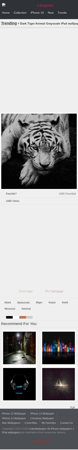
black (9, 317)
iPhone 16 (37, 12)
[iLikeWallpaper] (17, 5)
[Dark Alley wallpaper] (19, 348)
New (51, 12)
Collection (20, 12)
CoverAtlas (31, 423)
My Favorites (49, 423)
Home (6, 12)
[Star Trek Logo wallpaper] (58, 384)
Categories (45, 5)
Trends (62, 12)
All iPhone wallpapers (59, 428)
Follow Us (41, 441)
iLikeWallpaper (37, 428)
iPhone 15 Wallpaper (14, 413)
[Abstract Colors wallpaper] (58, 348)
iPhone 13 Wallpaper (42, 413)
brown (22, 317)
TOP (72, 407)
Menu (74, 13)
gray (29, 317)
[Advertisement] (39, 70)
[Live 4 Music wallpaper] (19, 384)
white (16, 317)
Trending (9, 23)
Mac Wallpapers (11, 423)
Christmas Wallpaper (42, 418)
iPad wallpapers (11, 432)
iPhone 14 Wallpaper (14, 418)
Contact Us (66, 423)
